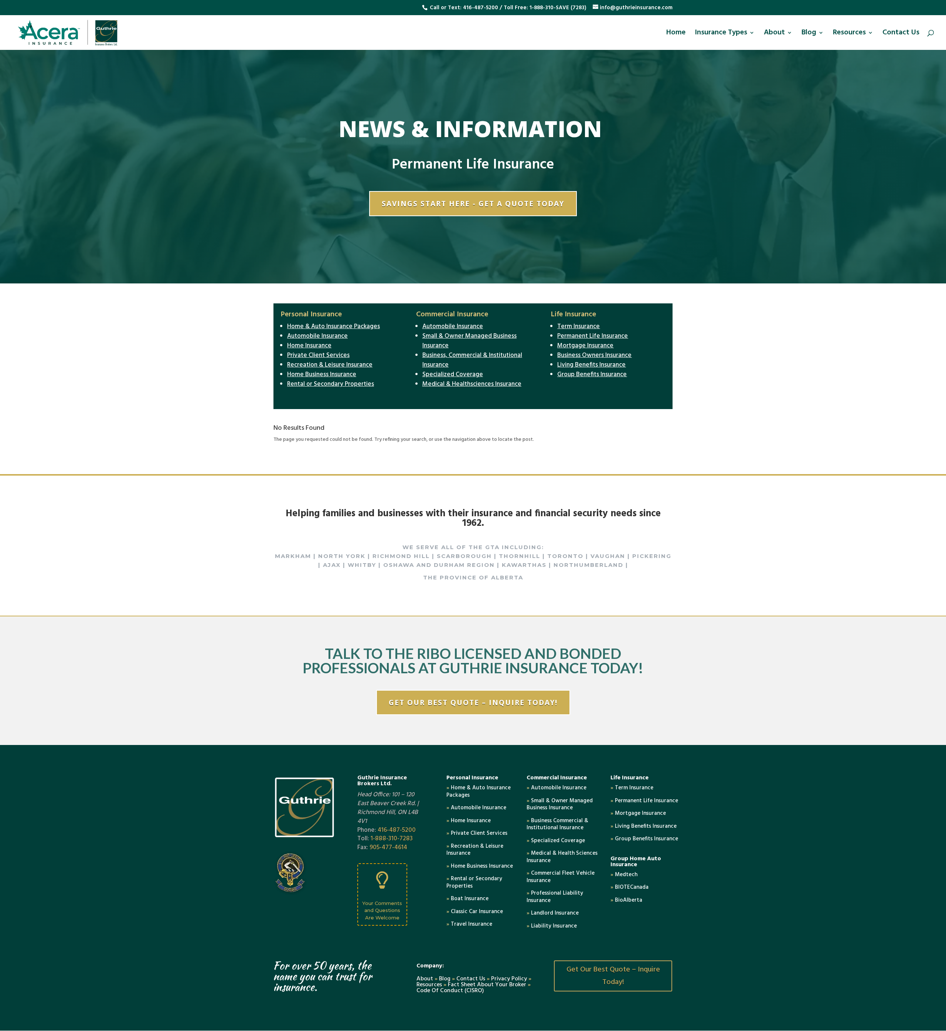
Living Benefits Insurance (591, 365)
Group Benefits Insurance (592, 375)
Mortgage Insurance (585, 346)
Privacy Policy (509, 979)
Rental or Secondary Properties (330, 384)
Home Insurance (309, 346)
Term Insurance (578, 326)
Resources (849, 34)
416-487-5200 (480, 7)
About (774, 34)
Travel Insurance (469, 924)
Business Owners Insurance (594, 355)
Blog (809, 34)
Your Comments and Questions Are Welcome (382, 910)
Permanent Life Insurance (592, 336)
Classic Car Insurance (474, 911)
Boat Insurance (467, 898)
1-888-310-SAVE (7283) (558, 7)
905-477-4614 (388, 848)
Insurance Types (721, 34)
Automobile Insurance (317, 336)
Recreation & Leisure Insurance (329, 365)
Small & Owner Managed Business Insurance (469, 341)
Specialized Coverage (452, 375)
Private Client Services (318, 355)
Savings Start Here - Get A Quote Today (473, 203)
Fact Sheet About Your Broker (488, 985)
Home (675, 34)
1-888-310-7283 (392, 839)
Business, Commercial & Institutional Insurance (472, 360)
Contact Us (900, 34)
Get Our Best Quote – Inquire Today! (473, 702)
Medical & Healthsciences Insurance (471, 384)
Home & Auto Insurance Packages (333, 326)
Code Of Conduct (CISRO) (450, 991)
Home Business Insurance (321, 375)
